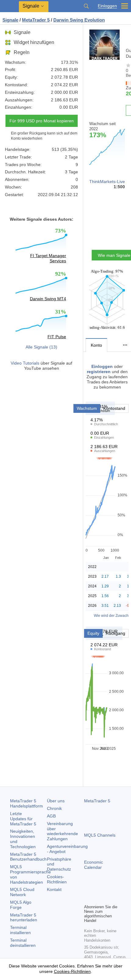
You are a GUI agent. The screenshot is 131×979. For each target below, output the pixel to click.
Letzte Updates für (23, 818)
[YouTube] (117, 888)
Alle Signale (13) (41, 347)
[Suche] (86, 6)
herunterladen (23, 918)
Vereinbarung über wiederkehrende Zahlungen (62, 831)
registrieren (99, 371)
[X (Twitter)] (107, 888)
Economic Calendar (93, 865)
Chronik (54, 808)
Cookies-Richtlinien (57, 879)
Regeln (22, 52)
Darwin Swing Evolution (79, 19)
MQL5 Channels (99, 835)
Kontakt (54, 889)
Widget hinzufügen (34, 42)
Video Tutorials (25, 363)
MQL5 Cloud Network (22, 892)
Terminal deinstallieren (23, 943)
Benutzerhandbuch (28, 857)
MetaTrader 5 (97, 800)
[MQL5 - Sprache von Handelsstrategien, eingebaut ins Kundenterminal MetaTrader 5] (9, 6)
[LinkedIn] (87, 898)
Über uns (56, 800)
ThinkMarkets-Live (107, 181)
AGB (51, 816)
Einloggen (107, 6)
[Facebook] (87, 888)
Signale (22, 32)
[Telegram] (97, 888)
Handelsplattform (26, 803)
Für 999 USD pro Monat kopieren (41, 120)
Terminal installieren (20, 930)
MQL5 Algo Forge (20, 905)
